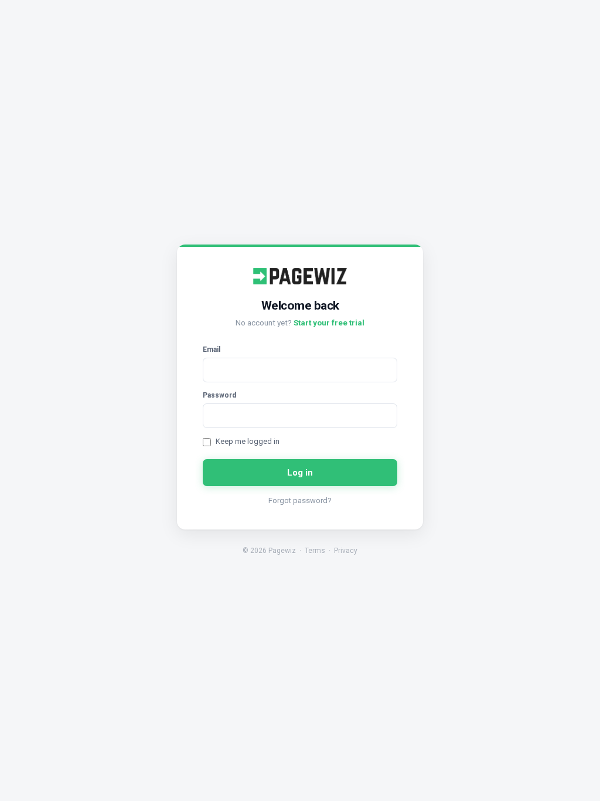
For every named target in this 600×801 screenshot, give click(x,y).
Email (211, 349)
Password (219, 395)
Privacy (345, 551)
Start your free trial (329, 322)
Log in (300, 472)
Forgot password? (300, 500)
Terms (315, 551)
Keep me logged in (247, 441)
